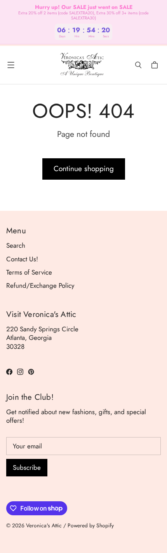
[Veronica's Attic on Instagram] (20, 371)
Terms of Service (29, 272)
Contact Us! (22, 259)
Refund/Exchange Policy (40, 285)
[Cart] (156, 65)
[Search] (138, 65)
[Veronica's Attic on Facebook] (9, 371)
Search (15, 245)
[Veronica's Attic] (81, 65)
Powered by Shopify (91, 525)
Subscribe (27, 467)
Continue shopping (84, 168)
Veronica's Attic (44, 525)
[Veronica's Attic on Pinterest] (31, 371)
